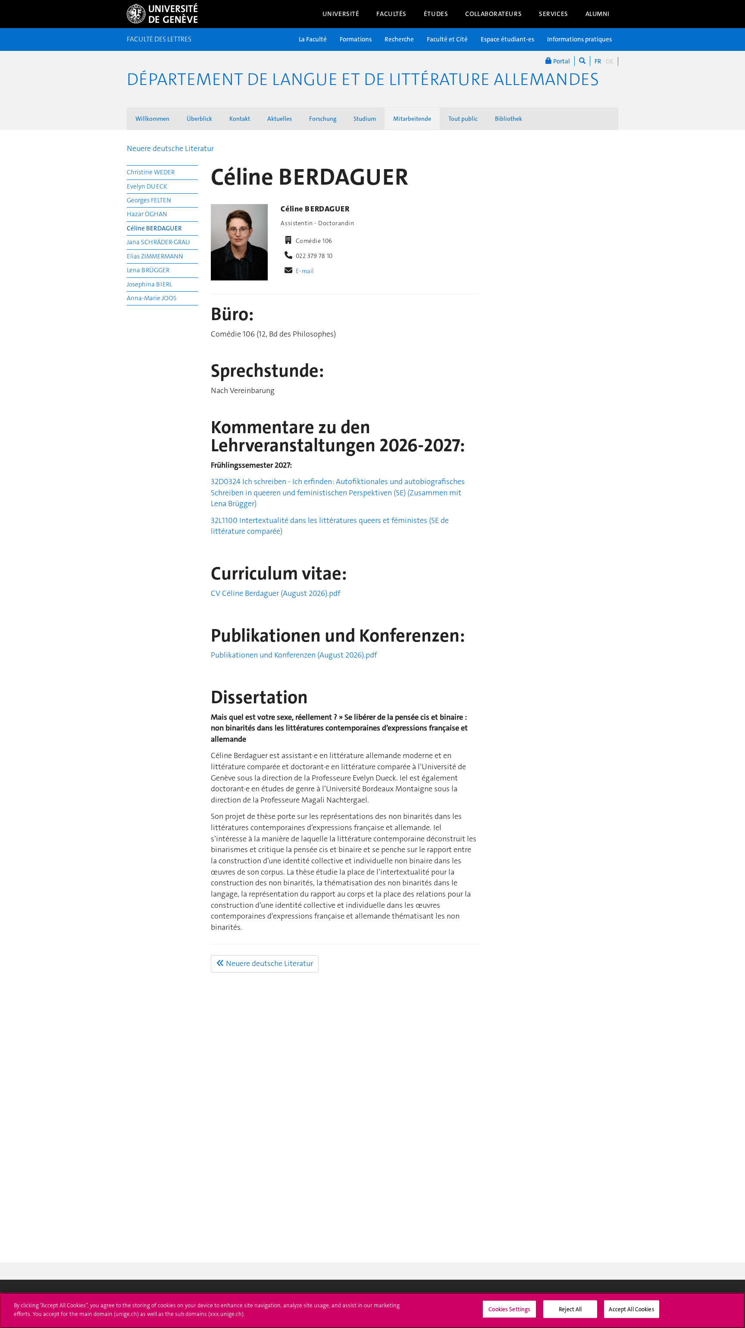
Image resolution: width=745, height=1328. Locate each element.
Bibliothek (508, 119)
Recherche (399, 39)
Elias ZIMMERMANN (155, 256)
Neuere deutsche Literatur (170, 148)
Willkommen (152, 119)
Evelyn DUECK (147, 186)
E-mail (305, 271)
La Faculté (313, 39)
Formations (356, 39)
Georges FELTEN (149, 200)
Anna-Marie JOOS (152, 298)
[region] (372, 1310)
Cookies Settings (509, 1309)
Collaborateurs (493, 13)
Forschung (322, 119)
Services (553, 13)
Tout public (463, 119)
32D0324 (226, 481)
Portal (561, 61)
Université (341, 13)
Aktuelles (279, 119)
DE (610, 61)
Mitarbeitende (412, 119)
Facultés (391, 13)
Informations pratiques (579, 39)
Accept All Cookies (631, 1309)
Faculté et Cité (447, 39)
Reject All (570, 1309)
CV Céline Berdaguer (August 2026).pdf (275, 593)
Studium (365, 119)
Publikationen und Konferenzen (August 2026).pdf (294, 655)
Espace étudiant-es (507, 39)
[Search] (582, 61)
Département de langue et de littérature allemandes (363, 79)
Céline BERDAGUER (154, 228)
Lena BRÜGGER (148, 270)
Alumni (597, 13)
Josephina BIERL (149, 284)
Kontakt (239, 119)
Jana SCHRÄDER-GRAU (158, 242)
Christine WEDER (151, 172)
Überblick (199, 119)
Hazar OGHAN (147, 214)
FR (598, 61)
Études (436, 13)
